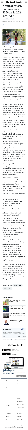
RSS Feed (20, 416)
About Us (8, 399)
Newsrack (19, 393)
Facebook (8, 413)
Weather (19, 387)
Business (8, 384)
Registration (20, 401)
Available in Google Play (14, 353)
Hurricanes (7, 288)
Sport (7, 387)
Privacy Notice (20, 404)
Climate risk (17, 285)
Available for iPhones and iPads (15, 349)
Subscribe (8, 405)
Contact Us (8, 402)
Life (7, 390)
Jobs (18, 380)
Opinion (7, 393)
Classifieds (19, 384)
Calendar (19, 390)
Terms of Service (20, 407)
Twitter (8, 416)
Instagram (9, 419)
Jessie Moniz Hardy (8, 19)
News (7, 380)
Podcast (20, 419)
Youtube (20, 413)
